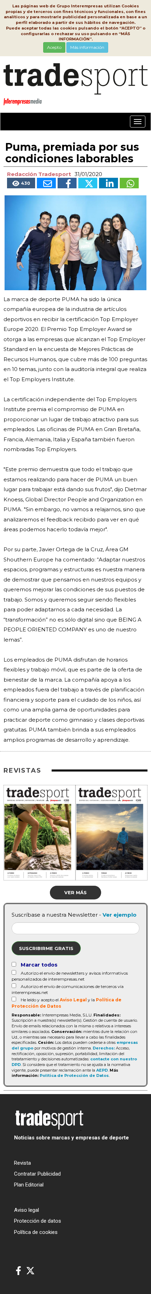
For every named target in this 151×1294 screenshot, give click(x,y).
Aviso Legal (73, 999)
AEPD (102, 1070)
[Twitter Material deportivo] (30, 1271)
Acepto (54, 47)
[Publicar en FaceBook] (67, 183)
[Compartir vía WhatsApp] (129, 183)
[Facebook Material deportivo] (18, 1271)
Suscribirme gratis (46, 948)
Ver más (75, 892)
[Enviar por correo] (46, 183)
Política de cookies (36, 1232)
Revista (22, 1163)
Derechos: (104, 1048)
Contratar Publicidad (37, 1174)
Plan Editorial (29, 1185)
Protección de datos (37, 1221)
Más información (87, 47)
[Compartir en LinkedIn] (108, 183)
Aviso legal (26, 1210)
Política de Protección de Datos (74, 1075)
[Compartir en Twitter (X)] (87, 183)
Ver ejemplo (120, 914)
